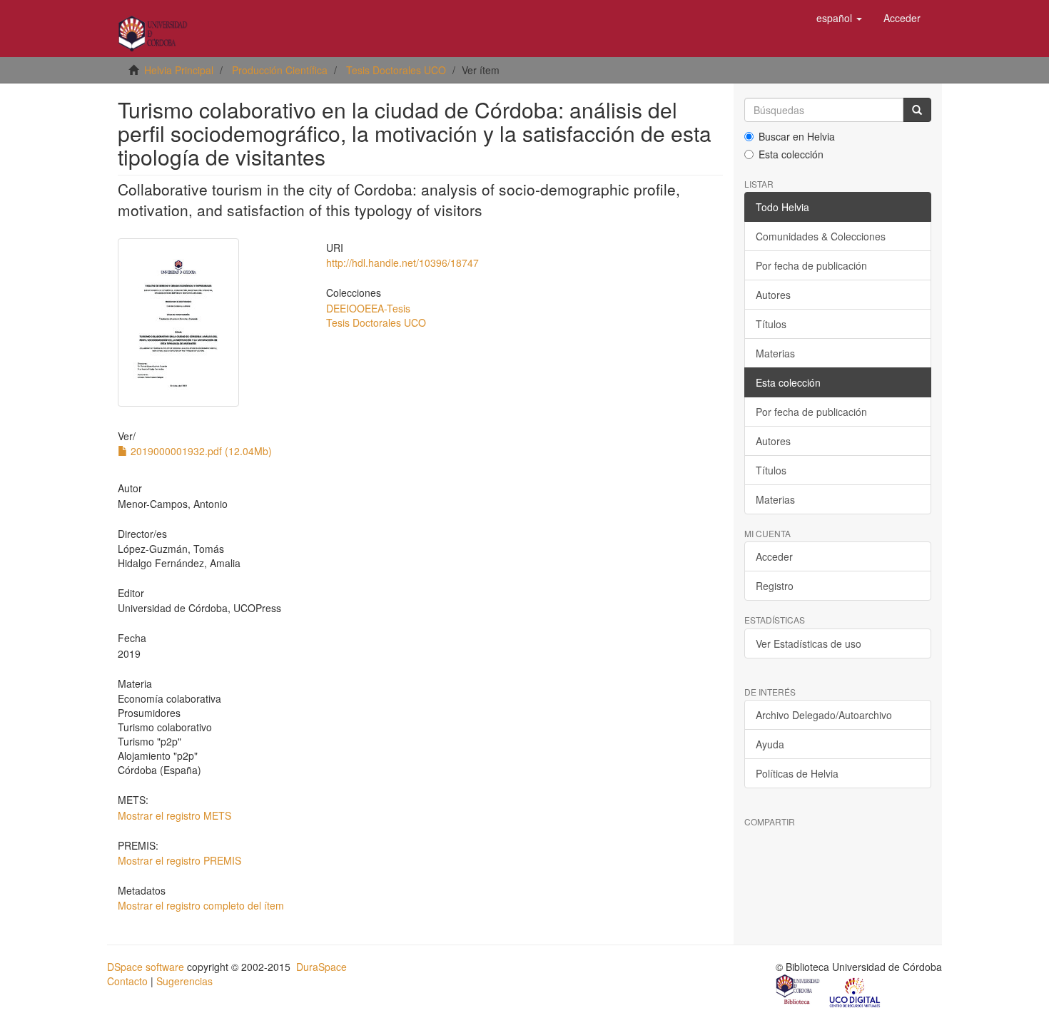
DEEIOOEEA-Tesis (368, 308)
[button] (839, 18)
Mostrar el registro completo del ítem (201, 905)
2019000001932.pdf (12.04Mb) (200, 451)
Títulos (771, 324)
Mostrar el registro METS (174, 815)
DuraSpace (321, 967)
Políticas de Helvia (797, 773)
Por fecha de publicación (811, 265)
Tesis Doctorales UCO (396, 70)
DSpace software (145, 967)
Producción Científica (280, 70)
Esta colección (791, 154)
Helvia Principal (178, 70)
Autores (773, 294)
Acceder (774, 556)
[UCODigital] (855, 991)
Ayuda (770, 744)
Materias (775, 353)
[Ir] (917, 110)
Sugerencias (184, 981)
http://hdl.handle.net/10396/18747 (402, 262)
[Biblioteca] (798, 991)
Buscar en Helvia (797, 136)
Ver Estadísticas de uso (808, 643)
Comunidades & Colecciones (821, 236)
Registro (775, 586)
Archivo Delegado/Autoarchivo (824, 715)
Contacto (127, 981)
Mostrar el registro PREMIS (179, 860)
